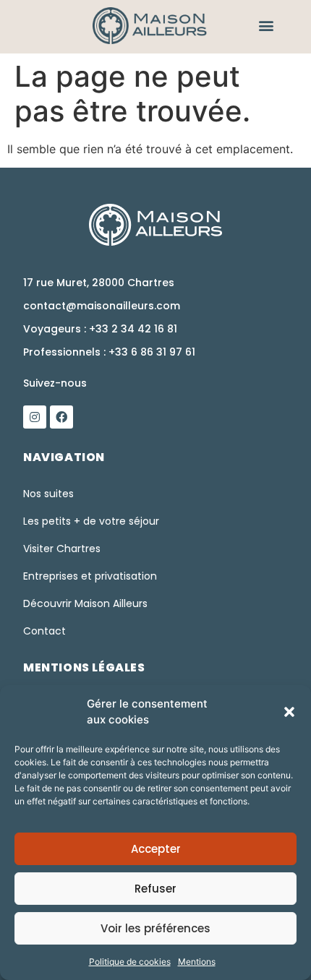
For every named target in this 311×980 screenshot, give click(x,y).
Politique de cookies (130, 961)
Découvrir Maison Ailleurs (85, 603)
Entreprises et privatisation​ (90, 576)
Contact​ (44, 631)
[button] (289, 712)
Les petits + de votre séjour (91, 521)
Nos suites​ (48, 493)
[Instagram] (34, 417)
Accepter (156, 848)
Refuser (155, 888)
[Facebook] (61, 417)
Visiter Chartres (62, 548)
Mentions (197, 961)
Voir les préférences (155, 928)
